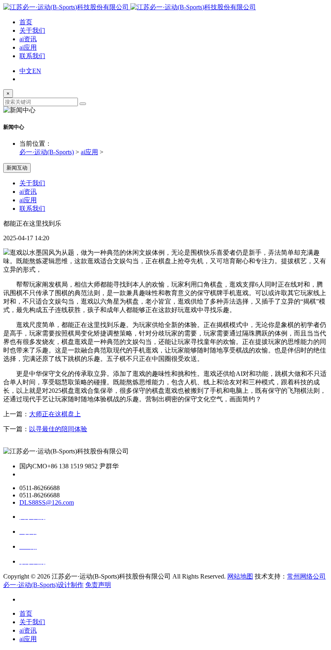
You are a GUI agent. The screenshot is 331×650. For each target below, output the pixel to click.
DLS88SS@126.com (46, 502)
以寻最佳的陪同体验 (58, 429)
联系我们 (32, 55)
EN (36, 70)
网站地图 (240, 576)
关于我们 (32, 30)
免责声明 (98, 584)
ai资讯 (28, 39)
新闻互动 (16, 168)
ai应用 (28, 47)
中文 (25, 70)
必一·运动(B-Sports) (46, 152)
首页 (25, 22)
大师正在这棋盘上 (55, 414)
